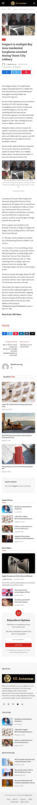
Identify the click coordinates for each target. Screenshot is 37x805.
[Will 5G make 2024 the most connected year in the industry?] (7, 762)
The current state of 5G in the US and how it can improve (24, 772)
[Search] (34, 3)
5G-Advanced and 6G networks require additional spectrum (22, 602)
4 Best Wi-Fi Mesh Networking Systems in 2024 (23, 519)
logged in (15, 486)
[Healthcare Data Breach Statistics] (7, 509)
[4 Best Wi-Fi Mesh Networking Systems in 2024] (18, 392)
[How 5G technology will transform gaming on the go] (7, 783)
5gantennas (28, 795)
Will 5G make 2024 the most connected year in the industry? (25, 762)
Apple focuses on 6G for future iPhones (17, 576)
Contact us (23, 799)
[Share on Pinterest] (26, 72)
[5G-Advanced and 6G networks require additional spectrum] (7, 602)
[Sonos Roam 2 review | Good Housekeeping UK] (18, 454)
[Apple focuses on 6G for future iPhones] (18, 563)
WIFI (4, 39)
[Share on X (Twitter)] (16, 72)
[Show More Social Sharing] (33, 72)
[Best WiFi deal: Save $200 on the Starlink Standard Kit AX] (18, 423)
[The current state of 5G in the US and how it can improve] (7, 772)
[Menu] (3, 3)
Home (8, 799)
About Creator (25, 802)
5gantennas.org (12, 64)
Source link (5, 325)
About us (15, 799)
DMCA (30, 799)
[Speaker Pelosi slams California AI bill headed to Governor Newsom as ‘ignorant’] (7, 538)
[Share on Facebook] (6, 72)
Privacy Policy (17, 652)
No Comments (7, 67)
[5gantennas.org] (18, 3)
